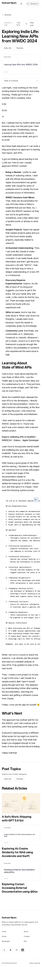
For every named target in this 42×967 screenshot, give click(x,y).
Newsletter (6, 941)
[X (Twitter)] (4, 950)
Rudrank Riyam (9, 2)
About (26, 931)
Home (4, 931)
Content (27, 936)
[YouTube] (10, 950)
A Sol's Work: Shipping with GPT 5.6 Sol (16, 818)
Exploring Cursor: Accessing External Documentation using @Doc (20, 888)
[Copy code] (36, 499)
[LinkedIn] (22, 950)
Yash (14, 146)
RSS (25, 941)
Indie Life (7, 48)
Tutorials (19, 48)
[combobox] (33, 3)
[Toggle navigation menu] (21, 3)
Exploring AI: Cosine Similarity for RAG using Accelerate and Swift (17, 852)
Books (4, 936)
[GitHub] (16, 950)
